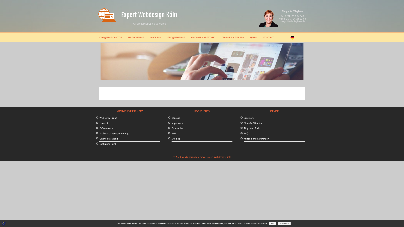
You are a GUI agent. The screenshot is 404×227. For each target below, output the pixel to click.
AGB (174, 133)
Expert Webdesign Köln (149, 15)
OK (272, 223)
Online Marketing (108, 138)
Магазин (155, 37)
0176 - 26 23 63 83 (296, 18)
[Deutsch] (292, 38)
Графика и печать (233, 37)
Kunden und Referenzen (256, 138)
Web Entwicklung (108, 117)
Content (103, 123)
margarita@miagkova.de (292, 21)
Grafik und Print (107, 143)
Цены (253, 37)
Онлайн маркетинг (203, 37)
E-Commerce (106, 128)
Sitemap (176, 138)
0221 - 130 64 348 (294, 16)
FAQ (246, 133)
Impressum (177, 123)
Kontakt (176, 117)
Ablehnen (284, 223)
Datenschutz (178, 128)
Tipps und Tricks (252, 128)
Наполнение (136, 37)
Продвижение (176, 37)
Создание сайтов (110, 37)
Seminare (249, 117)
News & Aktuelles (253, 123)
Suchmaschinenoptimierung (113, 133)
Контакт (268, 37)
